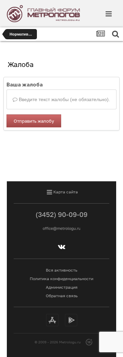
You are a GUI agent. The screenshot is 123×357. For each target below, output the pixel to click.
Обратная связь (62, 295)
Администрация (62, 287)
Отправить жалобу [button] (34, 121)
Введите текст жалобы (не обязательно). (63, 99)
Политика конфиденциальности (61, 278)
